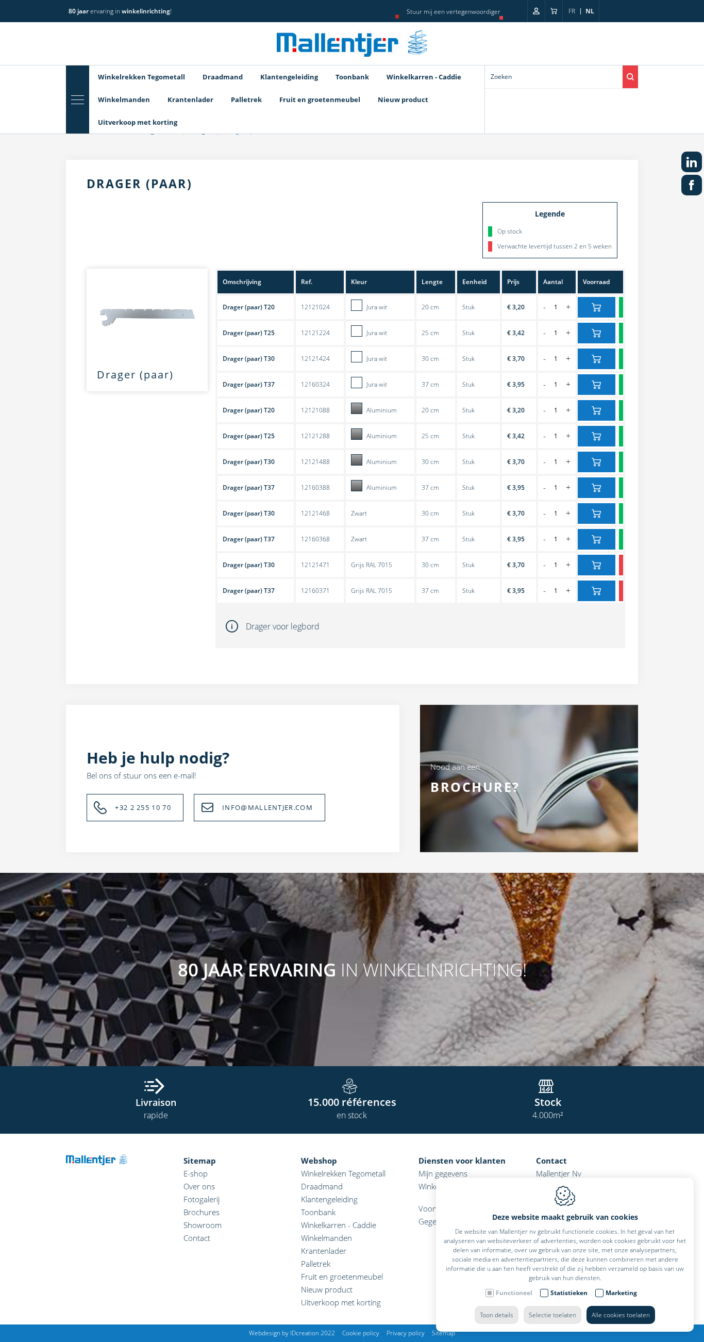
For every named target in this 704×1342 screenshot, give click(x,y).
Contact (196, 1238)
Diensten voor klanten (462, 1160)
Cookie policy (360, 1333)
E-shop (195, 1173)
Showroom (202, 1225)
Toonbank (352, 76)
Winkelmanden (124, 99)
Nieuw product (403, 99)
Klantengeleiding (289, 76)
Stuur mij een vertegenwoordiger (453, 11)
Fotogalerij (201, 1199)
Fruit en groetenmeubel (319, 99)
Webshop (319, 1160)
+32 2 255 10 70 (143, 807)
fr (571, 11)
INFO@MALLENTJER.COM (267, 807)
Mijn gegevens (442, 1173)
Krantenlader (190, 99)
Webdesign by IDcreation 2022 (292, 1333)
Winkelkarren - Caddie (424, 76)
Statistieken (569, 1292)
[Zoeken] (630, 76)
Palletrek (246, 99)
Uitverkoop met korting (137, 122)
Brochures (201, 1212)
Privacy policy (406, 1333)
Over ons (199, 1186)
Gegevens (435, 1221)
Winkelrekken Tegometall (141, 76)
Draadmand (223, 76)
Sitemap (199, 1160)
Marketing (621, 1292)
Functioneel (514, 1292)
